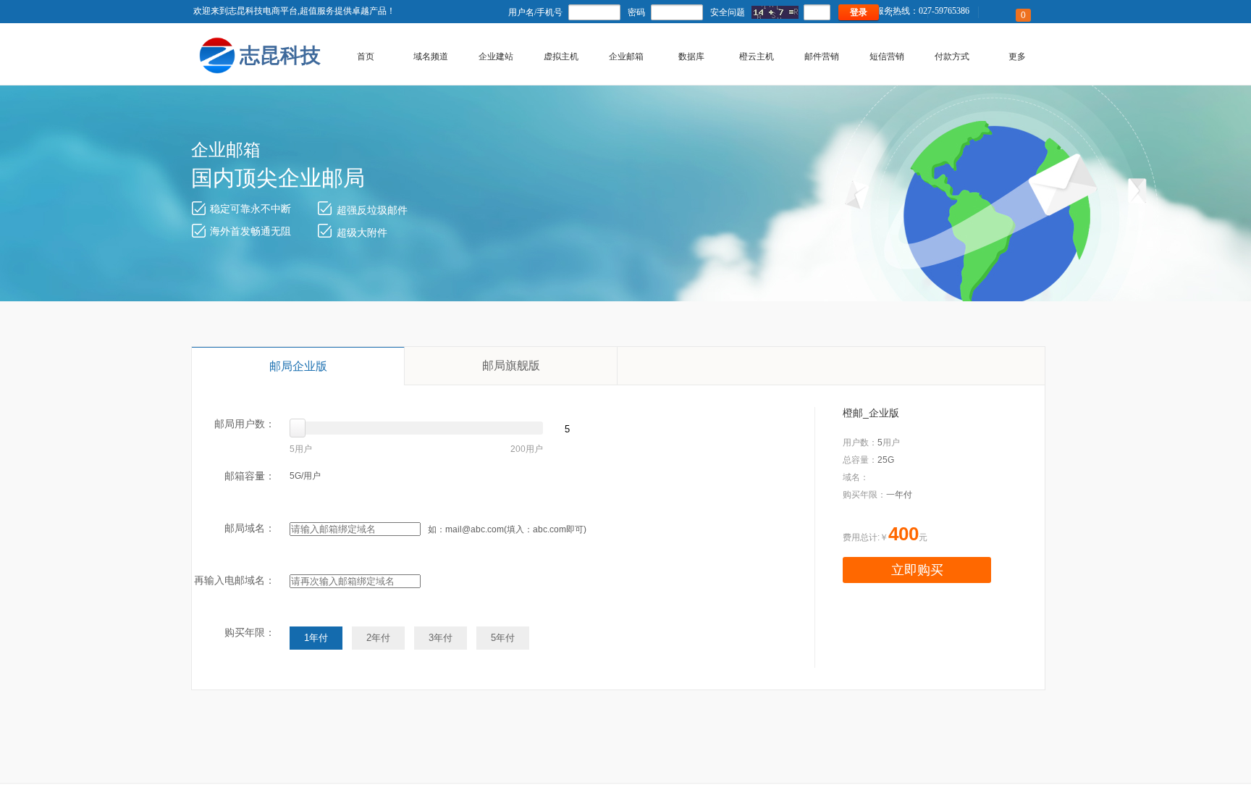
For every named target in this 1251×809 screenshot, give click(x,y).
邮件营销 (821, 56)
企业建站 (496, 56)
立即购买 (917, 570)
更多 (1017, 56)
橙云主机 (756, 56)
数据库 (691, 56)
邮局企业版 (298, 366)
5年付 (503, 637)
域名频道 (430, 56)
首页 (365, 56)
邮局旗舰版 (511, 365)
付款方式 (952, 56)
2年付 (378, 637)
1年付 (316, 637)
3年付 (440, 637)
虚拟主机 (561, 56)
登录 (858, 12)
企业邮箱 (626, 56)
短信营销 (886, 56)
